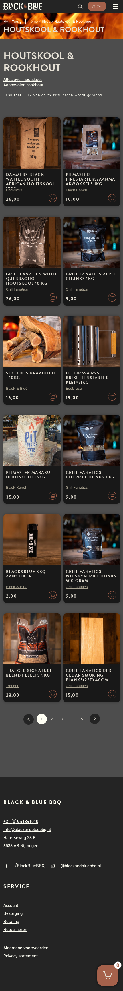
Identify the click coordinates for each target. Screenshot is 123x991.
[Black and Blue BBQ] (22, 6)
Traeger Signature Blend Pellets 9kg (29, 673)
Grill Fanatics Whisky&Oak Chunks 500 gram (91, 576)
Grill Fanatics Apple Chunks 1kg (91, 276)
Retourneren (15, 929)
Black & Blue (16, 388)
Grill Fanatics (17, 289)
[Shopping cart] (94, 6)
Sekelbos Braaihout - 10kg (31, 375)
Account (10, 905)
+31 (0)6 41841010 (20, 821)
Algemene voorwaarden (25, 948)
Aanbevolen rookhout (23, 85)
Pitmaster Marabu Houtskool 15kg (28, 475)
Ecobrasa (74, 388)
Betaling (11, 921)
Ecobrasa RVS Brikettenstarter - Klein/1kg (89, 377)
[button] (112, 6)
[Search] (78, 6)
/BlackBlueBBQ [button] (30, 866)
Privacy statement (20, 956)
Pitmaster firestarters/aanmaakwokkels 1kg (90, 179)
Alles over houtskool (22, 79)
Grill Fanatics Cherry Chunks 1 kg (90, 475)
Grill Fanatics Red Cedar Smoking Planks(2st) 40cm (89, 675)
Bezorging (13, 913)
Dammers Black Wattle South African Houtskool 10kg (30, 182)
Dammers (14, 190)
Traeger (12, 686)
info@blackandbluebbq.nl (27, 829)
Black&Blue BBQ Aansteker (26, 574)
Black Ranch (76, 190)
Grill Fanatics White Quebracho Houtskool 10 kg (31, 278)
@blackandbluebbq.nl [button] (81, 866)
